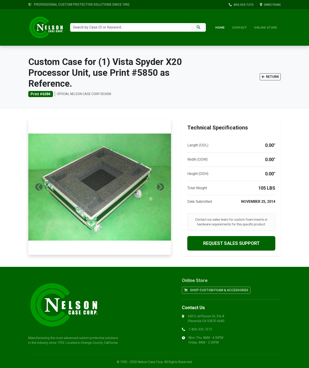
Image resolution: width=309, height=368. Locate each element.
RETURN (272, 77)
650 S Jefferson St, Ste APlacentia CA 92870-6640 (206, 318)
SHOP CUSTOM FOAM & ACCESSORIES (218, 290)
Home (220, 27)
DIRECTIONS (272, 4)
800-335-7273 (244, 4)
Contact (239, 27)
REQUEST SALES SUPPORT (231, 243)
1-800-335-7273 (200, 329)
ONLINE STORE (265, 27)
